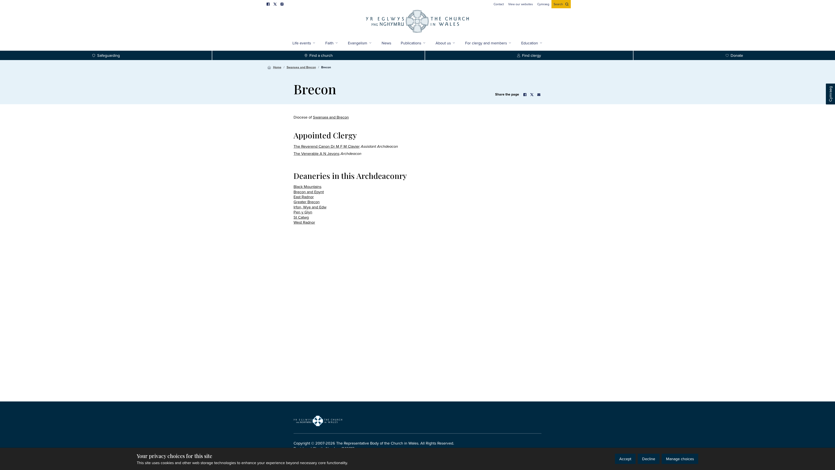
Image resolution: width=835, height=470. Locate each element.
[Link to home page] (417, 22)
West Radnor (304, 222)
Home (277, 67)
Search (558, 4)
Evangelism (357, 43)
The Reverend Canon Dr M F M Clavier (327, 146)
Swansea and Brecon (301, 67)
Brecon (326, 67)
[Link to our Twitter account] (275, 4)
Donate (737, 55)
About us (443, 43)
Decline (648, 459)
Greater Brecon (307, 202)
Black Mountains (307, 186)
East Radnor (304, 197)
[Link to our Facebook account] (268, 4)
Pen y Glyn (303, 212)
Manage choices (680, 459)
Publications (411, 43)
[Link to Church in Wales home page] (318, 420)
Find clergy (531, 55)
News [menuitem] (386, 43)
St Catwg (301, 217)
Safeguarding (108, 55)
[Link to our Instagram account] (282, 4)
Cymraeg (830, 94)
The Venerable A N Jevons (316, 153)
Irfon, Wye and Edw (310, 207)
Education (529, 43)
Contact (499, 4)
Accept (625, 459)
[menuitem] (498, 4)
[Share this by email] (538, 94)
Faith (329, 43)
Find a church (321, 55)
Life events (301, 43)
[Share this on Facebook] (525, 94)
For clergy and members (486, 43)
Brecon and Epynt (309, 192)
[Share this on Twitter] (531, 94)
